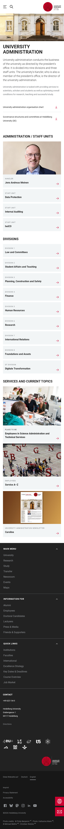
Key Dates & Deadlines (15, 671)
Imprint (6, 788)
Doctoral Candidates (14, 616)
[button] (30, 548)
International (10, 660)
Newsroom (9, 576)
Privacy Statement (10, 793)
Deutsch (24, 777)
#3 (18, 823)
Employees (9, 610)
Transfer (7, 571)
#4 (35, 823)
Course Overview (12, 677)
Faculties (8, 655)
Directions (7, 724)
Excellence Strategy (13, 666)
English (33, 777)
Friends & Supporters (14, 632)
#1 (31, 821)
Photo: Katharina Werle (42, 821)
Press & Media (10, 626)
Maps (6, 587)
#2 (53, 821)
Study (6, 566)
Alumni (7, 605)
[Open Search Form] (13, 6)
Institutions (9, 650)
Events (6, 582)
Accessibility (8, 798)
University (8, 555)
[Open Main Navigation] (6, 6)
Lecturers (8, 621)
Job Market (9, 682)
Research (8, 560)
